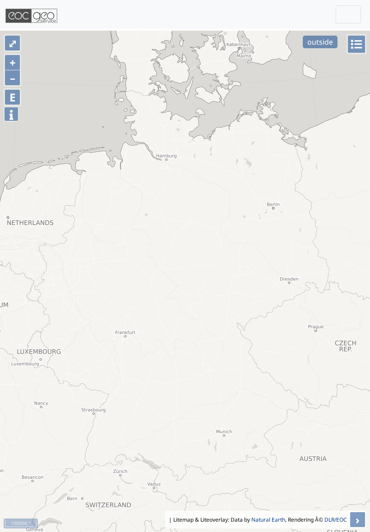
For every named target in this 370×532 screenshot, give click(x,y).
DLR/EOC (335, 519)
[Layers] (356, 44)
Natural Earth (268, 519)
